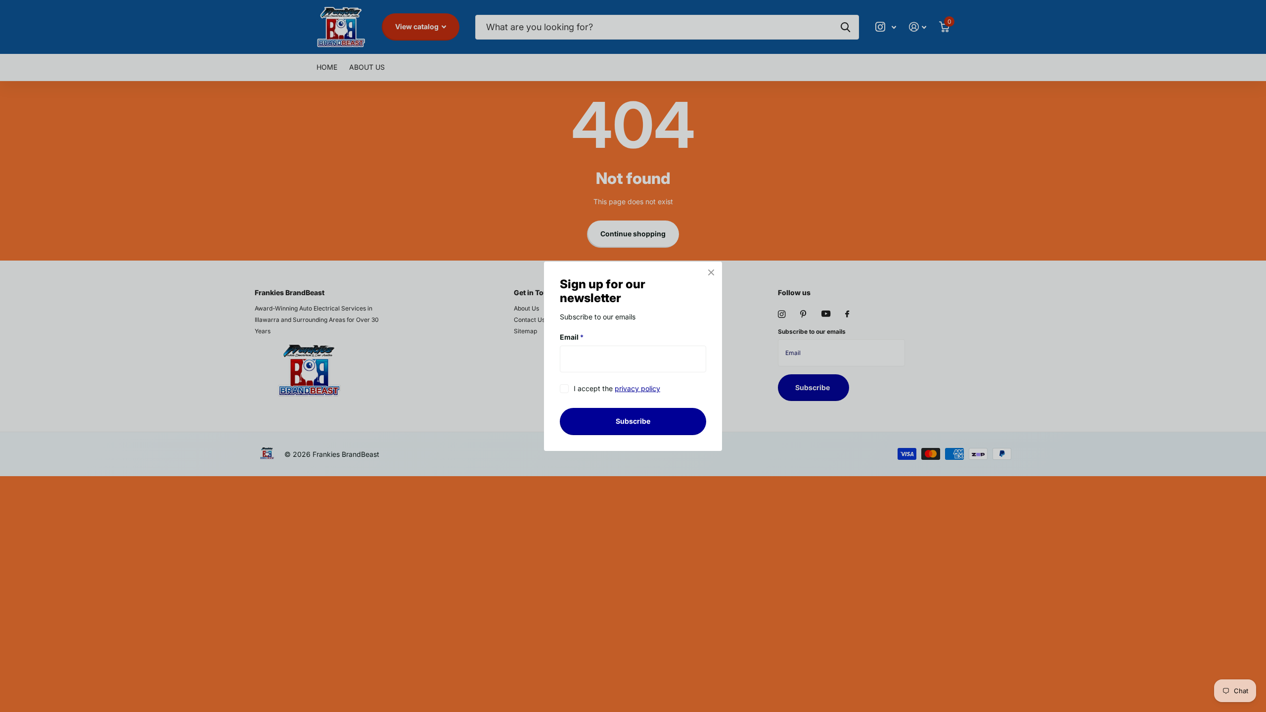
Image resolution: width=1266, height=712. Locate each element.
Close (711, 272)
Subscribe (633, 421)
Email (572, 337)
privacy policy (637, 388)
